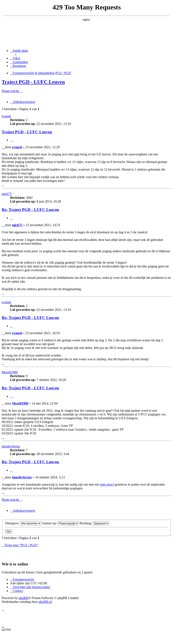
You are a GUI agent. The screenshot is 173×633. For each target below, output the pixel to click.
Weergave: (12, 523)
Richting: (86, 523)
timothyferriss (11, 446)
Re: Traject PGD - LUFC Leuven (30, 209)
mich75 (7, 194)
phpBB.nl (45, 602)
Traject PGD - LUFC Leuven (33, 82)
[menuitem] (15, 58)
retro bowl (107, 484)
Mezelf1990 (10, 372)
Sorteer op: (50, 523)
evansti (6, 116)
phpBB (23, 598)
